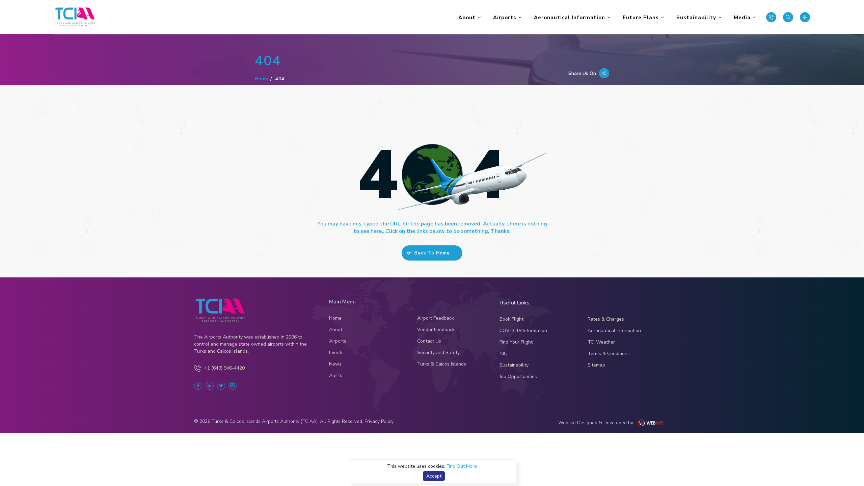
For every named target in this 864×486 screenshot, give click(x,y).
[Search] (788, 17)
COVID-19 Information (523, 330)
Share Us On (582, 73)
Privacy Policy (378, 421)
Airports (504, 17)
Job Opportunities (518, 376)
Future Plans (641, 17)
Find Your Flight (516, 342)
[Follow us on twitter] (221, 386)
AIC (503, 353)
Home (262, 79)
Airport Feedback (435, 318)
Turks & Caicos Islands (441, 364)
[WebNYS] (654, 422)
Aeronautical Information (569, 17)
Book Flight (511, 319)
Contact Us (429, 341)
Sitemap (596, 365)
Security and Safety (438, 352)
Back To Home (432, 253)
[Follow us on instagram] (232, 386)
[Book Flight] (805, 17)
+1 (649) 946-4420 (224, 368)
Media (742, 17)
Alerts (335, 375)
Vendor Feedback (436, 329)
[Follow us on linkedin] (210, 386)
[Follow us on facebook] (198, 386)
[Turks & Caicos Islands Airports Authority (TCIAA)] (75, 17)
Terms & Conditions (609, 353)
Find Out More (462, 466)
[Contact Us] (771, 17)
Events (336, 352)
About (467, 17)
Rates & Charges (606, 319)
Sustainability (696, 17)
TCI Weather (601, 342)
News (335, 364)
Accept (433, 476)
